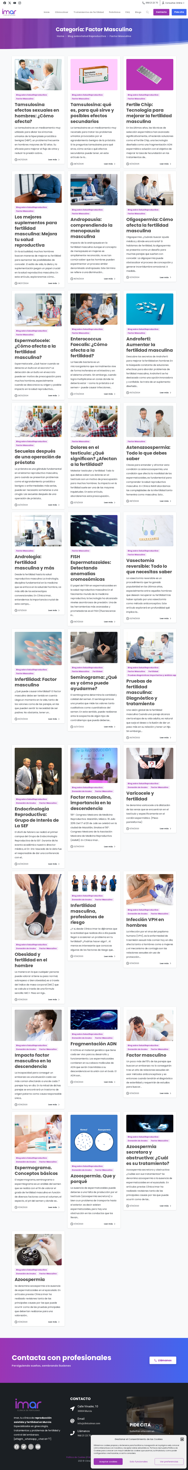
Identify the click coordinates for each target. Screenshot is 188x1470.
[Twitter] (23, 1446)
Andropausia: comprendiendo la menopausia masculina (91, 227)
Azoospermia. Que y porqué (92, 1179)
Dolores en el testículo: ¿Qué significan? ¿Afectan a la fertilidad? (93, 455)
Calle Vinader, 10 (88, 1406)
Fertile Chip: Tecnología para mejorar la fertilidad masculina (149, 113)
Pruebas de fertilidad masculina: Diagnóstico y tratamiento (141, 692)
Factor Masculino (120, 36)
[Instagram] (19, 3)
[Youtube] (38, 1446)
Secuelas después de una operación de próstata (38, 457)
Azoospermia (30, 1279)
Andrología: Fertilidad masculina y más (34, 562)
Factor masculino (146, 1055)
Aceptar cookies (108, 1461)
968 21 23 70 (152, 2)
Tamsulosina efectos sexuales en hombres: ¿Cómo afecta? (37, 113)
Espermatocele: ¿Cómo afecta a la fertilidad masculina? (35, 349)
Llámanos (84, 1431)
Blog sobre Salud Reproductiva (87, 36)
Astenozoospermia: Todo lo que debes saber (148, 453)
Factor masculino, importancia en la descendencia (91, 803)
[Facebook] (4, 3)
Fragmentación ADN (93, 1044)
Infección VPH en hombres (145, 922)
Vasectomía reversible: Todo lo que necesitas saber (149, 566)
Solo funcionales (139, 1461)
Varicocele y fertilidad (140, 796)
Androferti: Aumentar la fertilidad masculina (149, 344)
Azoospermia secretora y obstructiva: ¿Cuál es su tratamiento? (147, 1155)
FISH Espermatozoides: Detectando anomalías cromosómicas (90, 567)
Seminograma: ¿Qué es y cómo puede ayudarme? (93, 683)
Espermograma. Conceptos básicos (36, 1170)
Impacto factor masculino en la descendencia (33, 1061)
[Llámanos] (72, 1433)
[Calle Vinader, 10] (72, 1408)
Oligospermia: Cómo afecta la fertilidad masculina (149, 225)
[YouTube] (14, 3)
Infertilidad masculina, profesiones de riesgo (87, 913)
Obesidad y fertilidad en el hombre (31, 960)
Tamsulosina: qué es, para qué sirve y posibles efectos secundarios (92, 113)
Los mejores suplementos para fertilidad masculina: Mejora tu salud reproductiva (36, 231)
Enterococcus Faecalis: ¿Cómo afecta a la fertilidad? (88, 347)
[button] (182, 1439)
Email (81, 1418)
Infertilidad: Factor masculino (36, 682)
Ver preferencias (169, 1461)
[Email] (72, 1421)
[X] (9, 3)
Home (60, 36)
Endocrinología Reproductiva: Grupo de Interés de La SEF (37, 817)
